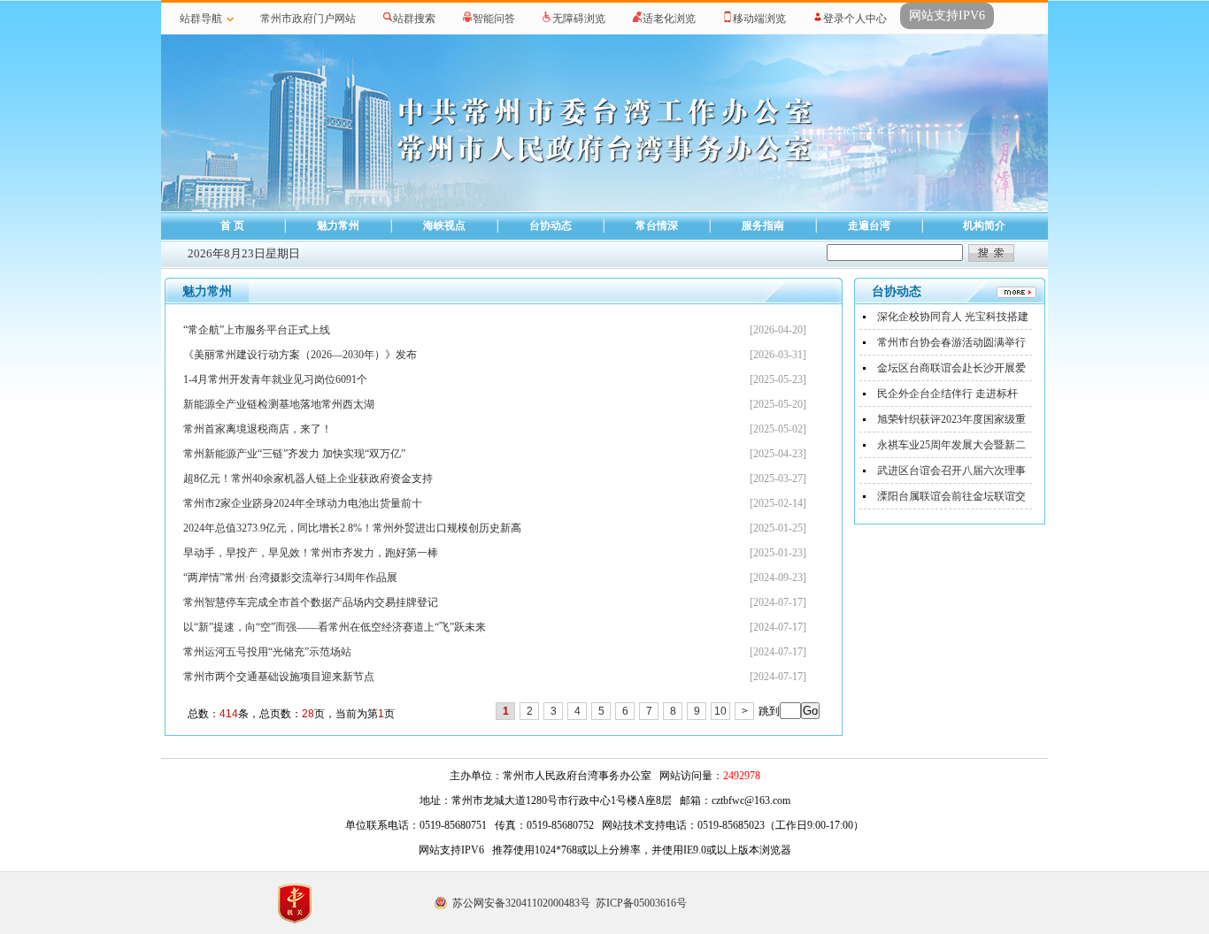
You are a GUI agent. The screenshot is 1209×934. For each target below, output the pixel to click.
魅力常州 (338, 225)
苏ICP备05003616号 (641, 903)
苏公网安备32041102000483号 (521, 903)
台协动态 (550, 225)
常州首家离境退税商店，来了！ (257, 429)
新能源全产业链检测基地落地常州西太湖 (278, 404)
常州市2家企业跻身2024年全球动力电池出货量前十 (302, 503)
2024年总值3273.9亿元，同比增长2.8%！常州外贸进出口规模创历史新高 (352, 528)
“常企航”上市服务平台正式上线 (256, 330)
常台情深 (656, 225)
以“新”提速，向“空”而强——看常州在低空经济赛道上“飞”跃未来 (334, 627)
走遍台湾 (869, 225)
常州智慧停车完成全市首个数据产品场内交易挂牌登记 (310, 602)
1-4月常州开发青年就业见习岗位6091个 (275, 379)
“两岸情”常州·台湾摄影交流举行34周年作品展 (290, 577)
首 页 (232, 225)
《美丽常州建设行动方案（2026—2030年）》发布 (300, 354)
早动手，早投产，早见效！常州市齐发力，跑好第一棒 (310, 553)
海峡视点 (444, 225)
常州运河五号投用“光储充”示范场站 (267, 652)
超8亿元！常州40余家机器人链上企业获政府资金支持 (308, 478)
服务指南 (763, 225)
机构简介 (984, 225)
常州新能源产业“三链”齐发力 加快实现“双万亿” (294, 454)
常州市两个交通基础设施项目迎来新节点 (278, 676)
